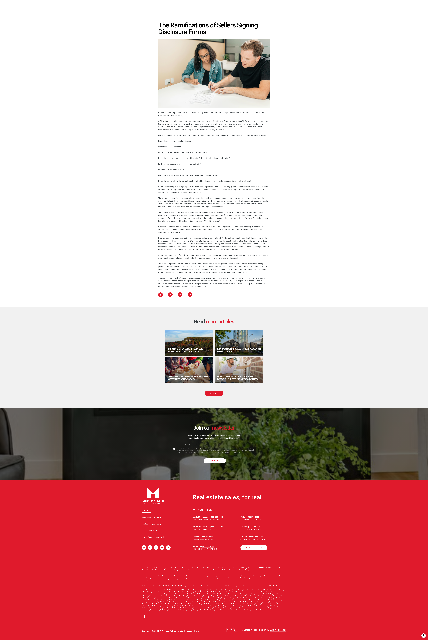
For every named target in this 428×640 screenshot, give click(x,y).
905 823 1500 (217, 527)
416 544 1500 (255, 527)
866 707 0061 (155, 524)
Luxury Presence (278, 630)
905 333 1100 (257, 537)
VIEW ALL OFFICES (254, 548)
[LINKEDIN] (168, 547)
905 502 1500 (217, 517)
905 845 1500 (207, 537)
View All (214, 393)
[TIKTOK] (156, 547)
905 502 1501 (151, 531)
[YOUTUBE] (162, 547)
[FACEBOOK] (150, 547)
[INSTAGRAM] (144, 547)
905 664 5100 (208, 546)
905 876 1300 (253, 517)
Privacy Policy (237, 452)
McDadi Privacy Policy (189, 631)
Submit (215, 460)
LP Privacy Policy (167, 631)
